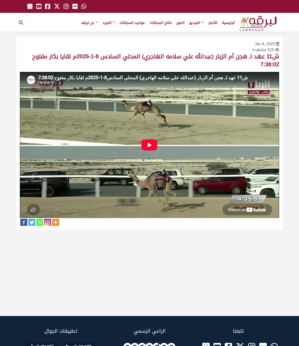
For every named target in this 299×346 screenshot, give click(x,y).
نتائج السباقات (161, 22)
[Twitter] (31, 222)
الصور (180, 22)
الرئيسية (228, 22)
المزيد (108, 22)
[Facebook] (23, 222)
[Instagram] (47, 222)
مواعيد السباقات (132, 22)
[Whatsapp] (39, 222)
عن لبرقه (88, 22)
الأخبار (212, 22)
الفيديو (195, 22)
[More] (55, 222)
